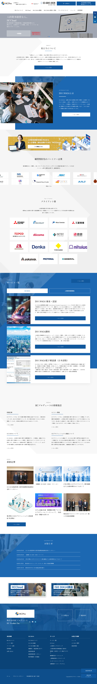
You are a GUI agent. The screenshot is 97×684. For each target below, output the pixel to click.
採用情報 (80, 10)
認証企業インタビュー (88, 675)
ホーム (8, 676)
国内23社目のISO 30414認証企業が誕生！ (35, 567)
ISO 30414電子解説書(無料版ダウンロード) (86, 3)
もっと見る (49, 67)
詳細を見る (19, 32)
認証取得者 (74, 646)
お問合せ (67, 3)
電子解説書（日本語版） (34, 657)
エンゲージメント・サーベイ (57, 661)
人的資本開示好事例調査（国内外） (58, 648)
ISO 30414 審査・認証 (50, 10)
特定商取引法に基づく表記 (33, 676)
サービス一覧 (53, 640)
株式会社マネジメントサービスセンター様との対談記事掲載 (39, 563)
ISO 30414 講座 (37, 10)
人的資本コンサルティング (56, 646)
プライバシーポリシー (18, 676)
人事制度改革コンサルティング (57, 658)
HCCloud (28, 10)
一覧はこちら (48, 186)
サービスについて (63, 10)
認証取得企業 (31, 651)
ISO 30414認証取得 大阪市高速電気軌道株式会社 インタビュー (40, 550)
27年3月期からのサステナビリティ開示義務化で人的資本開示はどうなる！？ (44, 559)
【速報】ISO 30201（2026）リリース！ (34, 555)
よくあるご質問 (75, 643)
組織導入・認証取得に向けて (35, 648)
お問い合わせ (10, 651)
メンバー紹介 (10, 643)
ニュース (72, 10)
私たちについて (19, 10)
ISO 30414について (32, 640)
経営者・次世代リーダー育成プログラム (59, 652)
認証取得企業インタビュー (34, 654)
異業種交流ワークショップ (56, 655)
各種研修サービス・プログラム (57, 664)
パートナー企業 (10, 646)
